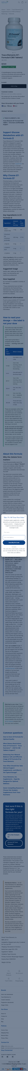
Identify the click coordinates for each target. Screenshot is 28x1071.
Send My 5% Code (14, 542)
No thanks (14, 546)
